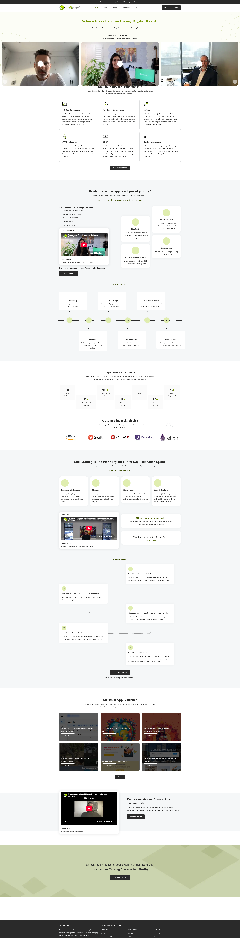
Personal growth (132, 929)
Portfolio (105, 8)
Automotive (104, 929)
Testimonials (126, 8)
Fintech (102, 933)
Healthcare (156, 929)
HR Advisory (157, 933)
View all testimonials (136, 816)
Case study (67, 735)
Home (96, 8)
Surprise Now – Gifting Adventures (114, 761)
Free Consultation (171, 7)
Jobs (135, 8)
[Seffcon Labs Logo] (69, 7)
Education (130, 933)
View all (120, 777)
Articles (115, 8)
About (143, 8)
